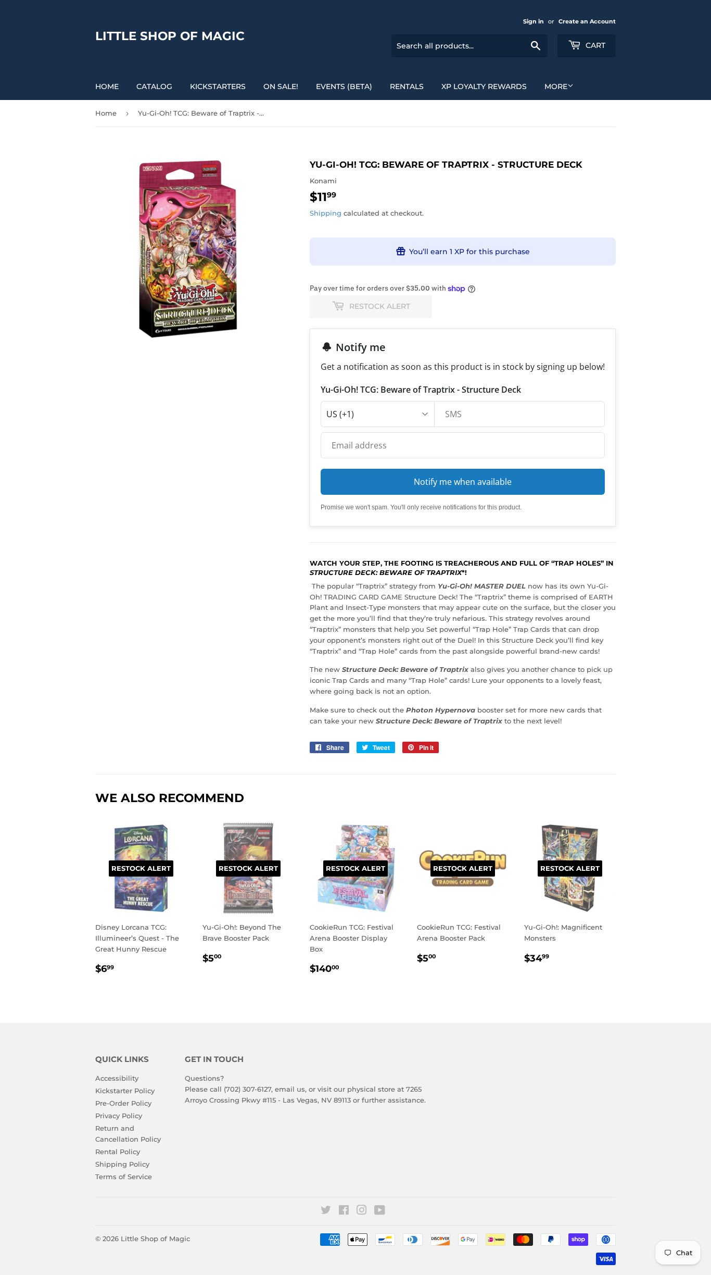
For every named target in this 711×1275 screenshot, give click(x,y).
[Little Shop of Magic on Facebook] (343, 1211)
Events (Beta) (344, 86)
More (555, 86)
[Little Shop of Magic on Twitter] (326, 1211)
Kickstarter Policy (125, 1090)
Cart (594, 45)
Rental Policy (117, 1151)
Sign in (533, 21)
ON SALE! (280, 86)
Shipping (325, 213)
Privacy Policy (118, 1115)
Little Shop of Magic (170, 36)
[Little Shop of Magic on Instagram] (362, 1211)
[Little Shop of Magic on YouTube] (379, 1211)
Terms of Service (123, 1176)
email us (290, 1089)
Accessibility (116, 1078)
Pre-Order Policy (123, 1103)
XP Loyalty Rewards (484, 86)
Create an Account (587, 21)
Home (107, 86)
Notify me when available (463, 482)
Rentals (407, 86)
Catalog (154, 86)
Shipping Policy (122, 1164)
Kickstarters (218, 86)
